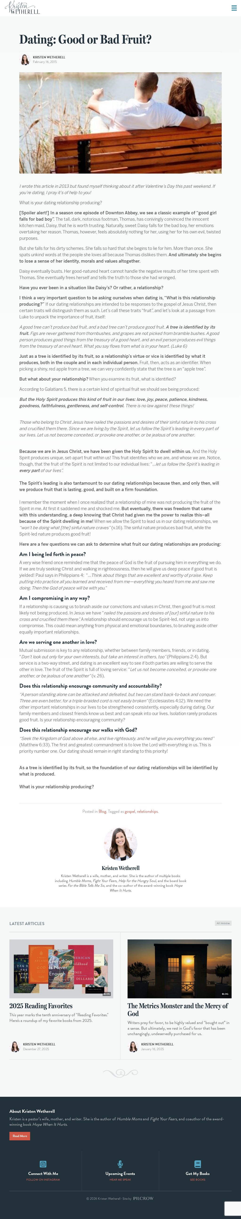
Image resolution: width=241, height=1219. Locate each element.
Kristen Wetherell (49, 57)
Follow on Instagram (43, 1179)
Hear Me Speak (120, 1179)
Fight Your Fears (163, 1119)
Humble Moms (129, 1119)
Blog (102, 811)
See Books (197, 1179)
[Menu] (234, 8)
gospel (130, 811)
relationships (147, 811)
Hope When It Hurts (49, 1124)
